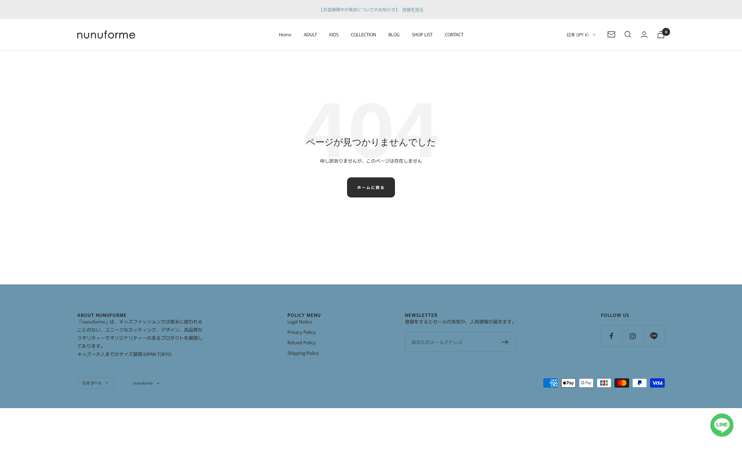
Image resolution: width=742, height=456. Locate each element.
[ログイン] (644, 34)
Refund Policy (302, 342)
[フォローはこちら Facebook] (611, 336)
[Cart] (661, 34)
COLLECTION (363, 34)
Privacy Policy (302, 331)
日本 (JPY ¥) (578, 34)
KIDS (334, 34)
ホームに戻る (371, 187)
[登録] (505, 342)
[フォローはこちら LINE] (654, 336)
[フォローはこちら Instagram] (632, 336)
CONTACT (454, 34)
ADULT (310, 34)
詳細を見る (413, 9)
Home (285, 34)
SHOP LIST (422, 34)
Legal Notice (300, 321)
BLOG (394, 34)
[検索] (628, 34)
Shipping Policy (303, 352)
